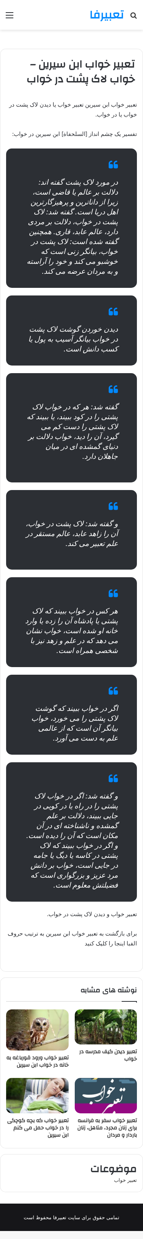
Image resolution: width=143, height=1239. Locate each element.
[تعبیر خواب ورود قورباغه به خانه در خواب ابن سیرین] (37, 1030)
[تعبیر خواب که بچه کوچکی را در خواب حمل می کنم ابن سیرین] (37, 1095)
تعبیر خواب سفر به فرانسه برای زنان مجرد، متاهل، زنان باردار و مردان (107, 1128)
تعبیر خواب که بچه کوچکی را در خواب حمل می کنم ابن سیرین (38, 1128)
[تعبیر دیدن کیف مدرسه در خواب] (106, 1026)
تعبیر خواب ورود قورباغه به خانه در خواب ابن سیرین (37, 1061)
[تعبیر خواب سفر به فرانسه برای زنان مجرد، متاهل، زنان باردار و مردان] (106, 1095)
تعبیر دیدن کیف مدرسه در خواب (108, 1055)
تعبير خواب (125, 1180)
